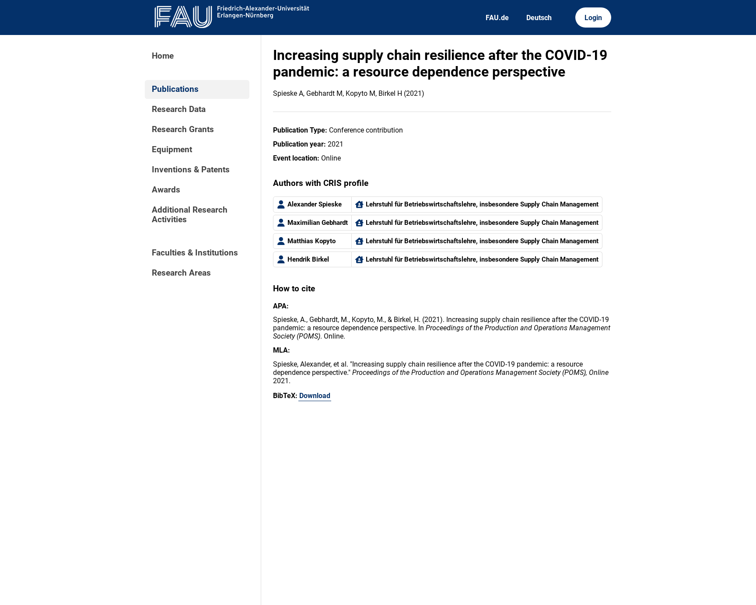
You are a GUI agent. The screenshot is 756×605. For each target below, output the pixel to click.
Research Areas (181, 273)
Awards (166, 190)
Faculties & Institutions (195, 253)
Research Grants (183, 129)
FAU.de (497, 18)
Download (314, 396)
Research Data (179, 109)
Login (593, 18)
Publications (175, 89)
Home (163, 56)
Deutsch (539, 18)
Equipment (172, 149)
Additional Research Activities (190, 214)
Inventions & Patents (191, 170)
